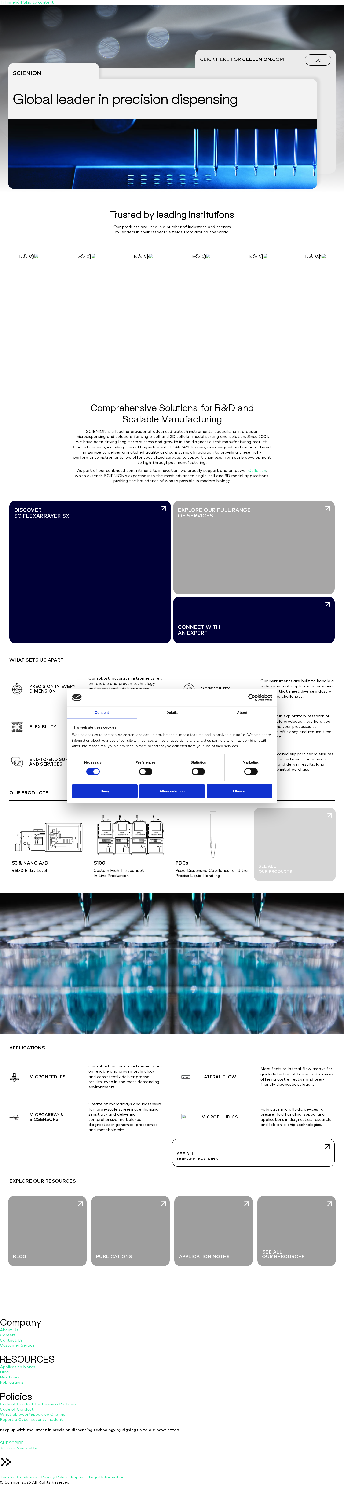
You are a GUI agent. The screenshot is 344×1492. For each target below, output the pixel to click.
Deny (105, 791)
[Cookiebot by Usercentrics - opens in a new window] (251, 697)
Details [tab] (172, 713)
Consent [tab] (102, 713)
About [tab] (242, 713)
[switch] (145, 771)
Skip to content (38, 2)
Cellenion (257, 471)
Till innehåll (11, 2)
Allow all (239, 791)
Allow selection (172, 791)
